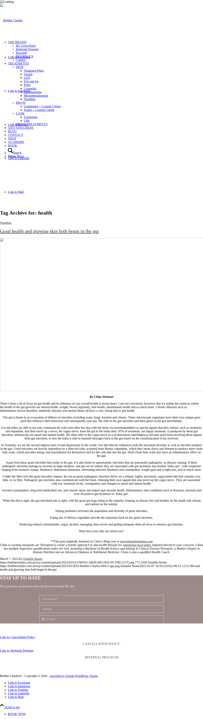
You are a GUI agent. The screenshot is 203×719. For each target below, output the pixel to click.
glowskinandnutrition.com (136, 541)
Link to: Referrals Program (17, 650)
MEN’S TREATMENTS (32, 124)
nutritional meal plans (137, 545)
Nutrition (5, 222)
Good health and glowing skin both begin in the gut (49, 231)
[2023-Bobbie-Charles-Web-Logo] (11, 20)
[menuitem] (105, 51)
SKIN (19, 67)
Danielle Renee (32, 558)
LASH (20, 113)
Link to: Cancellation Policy (17, 637)
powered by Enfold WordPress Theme (74, 676)
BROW (21, 102)
